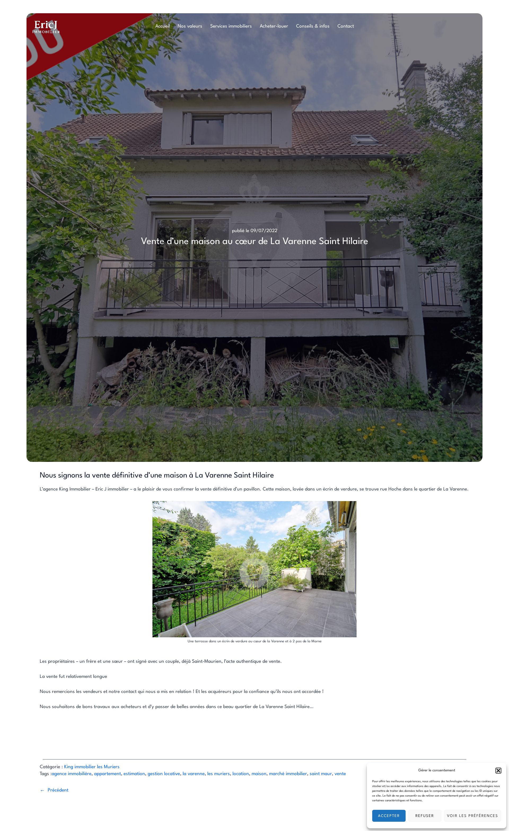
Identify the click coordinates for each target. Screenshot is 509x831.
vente (340, 774)
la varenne (194, 774)
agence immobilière (71, 774)
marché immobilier (288, 774)
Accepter (389, 816)
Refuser (424, 816)
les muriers (218, 774)
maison (259, 774)
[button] (498, 770)
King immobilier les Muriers (92, 767)
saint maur (321, 774)
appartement (107, 774)
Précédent (58, 790)
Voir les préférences (472, 816)
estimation (134, 774)
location (240, 774)
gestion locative (164, 774)
